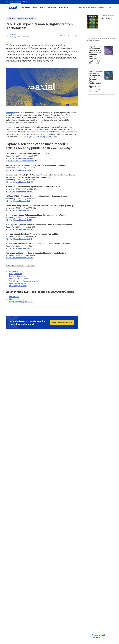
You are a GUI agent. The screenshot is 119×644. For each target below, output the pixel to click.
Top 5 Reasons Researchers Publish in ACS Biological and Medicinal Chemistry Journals (95, 52)
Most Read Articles (16, 299)
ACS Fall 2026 (51, 7)
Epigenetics (13, 271)
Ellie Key (13, 34)
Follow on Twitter (21, 302)
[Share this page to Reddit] (76, 35)
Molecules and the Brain (18, 283)
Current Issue (14, 297)
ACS (7, 2)
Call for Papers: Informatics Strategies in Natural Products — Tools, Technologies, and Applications (95, 79)
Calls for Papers (38, 7)
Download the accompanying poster (21, 161)
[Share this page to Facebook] (72, 35)
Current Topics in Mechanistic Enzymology (25, 281)
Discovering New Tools (17, 286)
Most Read (26, 7)
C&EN (25, 2)
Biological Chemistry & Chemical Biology (22, 18)
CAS (30, 2)
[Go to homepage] (11, 7)
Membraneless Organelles (19, 278)
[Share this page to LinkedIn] (68, 35)
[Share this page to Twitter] (65, 35)
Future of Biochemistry (18, 276)
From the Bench (45, 129)
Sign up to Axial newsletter (62, 323)
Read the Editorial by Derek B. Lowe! (43, 137)
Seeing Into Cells (15, 274)
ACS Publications (15, 2)
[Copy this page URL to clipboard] (61, 35)
